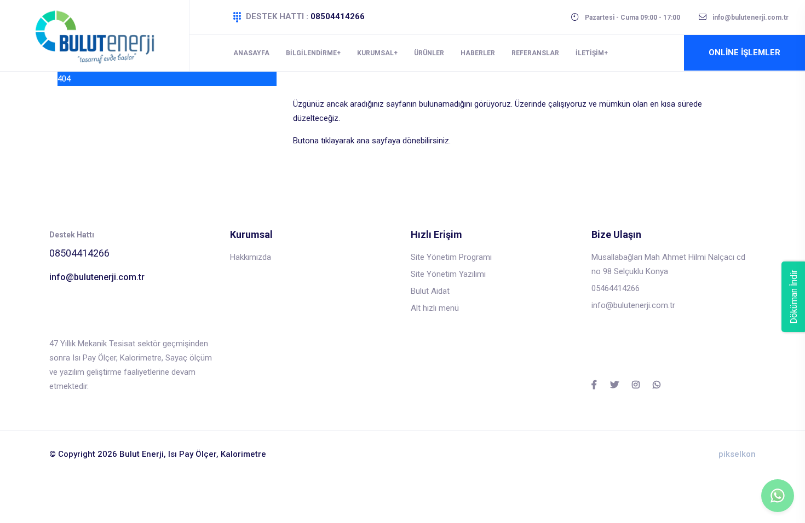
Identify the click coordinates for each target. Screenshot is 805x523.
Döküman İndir (794, 297)
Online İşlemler (744, 52)
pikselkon (737, 454)
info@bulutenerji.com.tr (97, 277)
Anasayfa (251, 53)
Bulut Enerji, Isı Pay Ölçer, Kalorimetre (192, 454)
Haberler (478, 53)
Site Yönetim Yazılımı (448, 274)
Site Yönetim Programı (451, 257)
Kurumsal (375, 53)
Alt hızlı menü (435, 308)
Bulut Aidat (430, 291)
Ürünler (429, 53)
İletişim (590, 53)
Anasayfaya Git (320, 163)
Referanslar (535, 53)
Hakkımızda (250, 257)
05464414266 (615, 288)
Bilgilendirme (311, 53)
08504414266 (338, 16)
